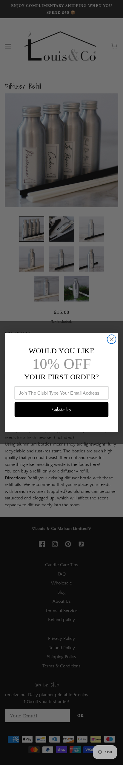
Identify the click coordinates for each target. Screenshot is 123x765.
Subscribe (61, 409)
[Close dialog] (111, 339)
